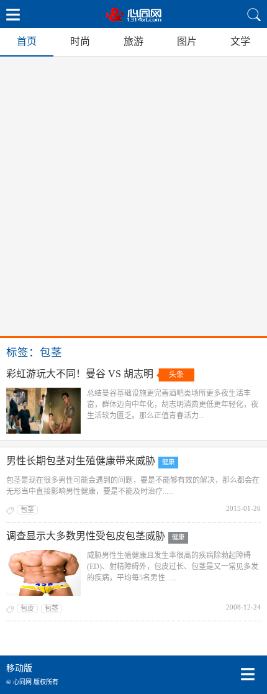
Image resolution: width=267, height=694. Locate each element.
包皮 (27, 608)
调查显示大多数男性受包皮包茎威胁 (85, 536)
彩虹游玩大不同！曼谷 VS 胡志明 (79, 373)
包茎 (27, 509)
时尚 (80, 41)
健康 (168, 462)
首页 (27, 41)
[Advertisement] (133, 196)
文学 (240, 41)
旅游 (133, 41)
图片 (187, 41)
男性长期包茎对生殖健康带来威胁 (80, 460)
